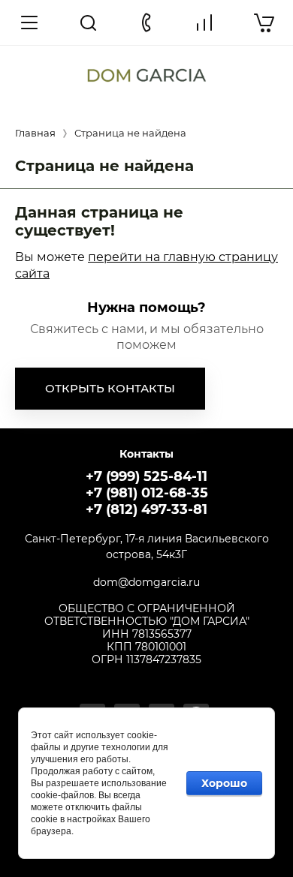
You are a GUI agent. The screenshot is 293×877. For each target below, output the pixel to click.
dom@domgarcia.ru (146, 582)
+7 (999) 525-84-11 (146, 476)
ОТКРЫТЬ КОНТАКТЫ (110, 388)
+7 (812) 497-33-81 (146, 509)
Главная (35, 133)
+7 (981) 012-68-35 (147, 493)
